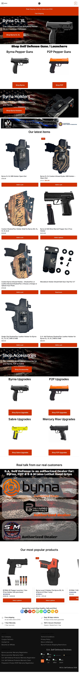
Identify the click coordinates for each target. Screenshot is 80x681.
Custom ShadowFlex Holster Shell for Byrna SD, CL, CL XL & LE (19, 230)
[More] (56, 611)
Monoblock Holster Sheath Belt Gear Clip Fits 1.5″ (57, 282)
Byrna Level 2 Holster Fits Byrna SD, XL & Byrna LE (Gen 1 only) (50, 591)
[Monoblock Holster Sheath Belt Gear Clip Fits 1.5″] (58, 260)
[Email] (49, 611)
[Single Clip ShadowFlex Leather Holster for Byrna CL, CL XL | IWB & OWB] (19, 315)
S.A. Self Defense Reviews (58, 650)
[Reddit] (33, 611)
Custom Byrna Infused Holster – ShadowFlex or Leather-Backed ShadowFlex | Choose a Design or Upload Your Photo (19, 284)
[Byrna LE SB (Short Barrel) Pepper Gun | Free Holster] (58, 208)
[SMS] (37, 611)
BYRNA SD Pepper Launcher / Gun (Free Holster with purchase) (15, 591)
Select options (58, 237)
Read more (58, 292)
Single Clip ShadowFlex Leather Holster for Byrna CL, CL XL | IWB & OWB (18, 337)
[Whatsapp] (41, 611)
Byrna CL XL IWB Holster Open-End (13, 176)
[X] (26, 611)
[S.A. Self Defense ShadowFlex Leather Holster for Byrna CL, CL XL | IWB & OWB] (58, 315)
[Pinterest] (30, 611)
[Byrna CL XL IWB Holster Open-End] (19, 155)
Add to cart (19, 184)
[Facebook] (22, 611)
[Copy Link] (52, 611)
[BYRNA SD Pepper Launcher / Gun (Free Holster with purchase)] (17, 571)
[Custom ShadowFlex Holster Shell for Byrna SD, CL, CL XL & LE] (19, 208)
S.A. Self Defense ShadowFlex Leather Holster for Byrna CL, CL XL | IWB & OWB (58, 337)
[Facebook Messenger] (45, 611)
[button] (75, 3)
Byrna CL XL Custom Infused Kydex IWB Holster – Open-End (57, 177)
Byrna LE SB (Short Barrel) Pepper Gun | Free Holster (56, 230)
